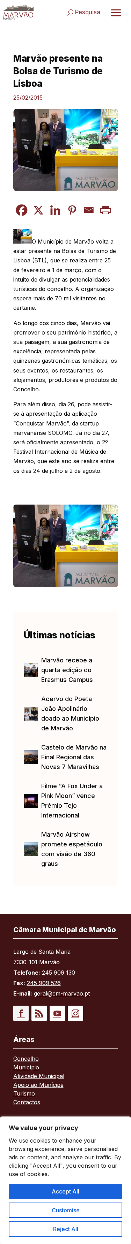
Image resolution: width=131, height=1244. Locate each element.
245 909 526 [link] (44, 983)
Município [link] (26, 1068)
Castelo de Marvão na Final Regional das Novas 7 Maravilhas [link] (74, 757)
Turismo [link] (24, 1094)
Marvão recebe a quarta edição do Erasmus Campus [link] (67, 669)
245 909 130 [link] (58, 972)
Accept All (65, 1191)
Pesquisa (87, 12)
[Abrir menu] (116, 13)
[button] (21, 1013)
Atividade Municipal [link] (38, 1077)
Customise (66, 1210)
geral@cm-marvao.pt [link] (62, 993)
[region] (65, 1180)
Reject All (65, 1229)
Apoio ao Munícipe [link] (38, 1085)
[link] (18, 12)
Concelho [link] (26, 1059)
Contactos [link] (26, 1103)
